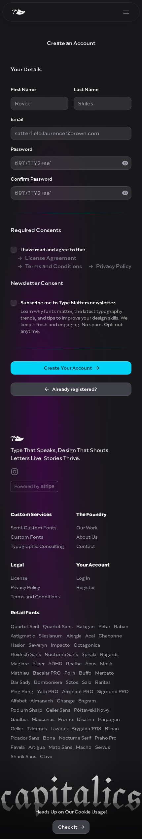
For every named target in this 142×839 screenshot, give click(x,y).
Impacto (60, 645)
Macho (83, 747)
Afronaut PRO (77, 691)
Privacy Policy (25, 587)
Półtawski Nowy (91, 710)
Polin (69, 673)
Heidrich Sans (26, 654)
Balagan (85, 626)
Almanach (41, 700)
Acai (90, 635)
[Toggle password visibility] (125, 163)
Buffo (85, 673)
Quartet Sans (58, 626)
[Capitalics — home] (18, 12)
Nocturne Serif (75, 738)
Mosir (106, 663)
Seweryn (37, 645)
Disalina (85, 719)
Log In (83, 578)
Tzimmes (37, 728)
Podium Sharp (26, 710)
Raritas (103, 682)
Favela (18, 747)
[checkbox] (14, 250)
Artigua (36, 747)
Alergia (74, 635)
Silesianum (51, 635)
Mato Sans (60, 747)
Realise (74, 663)
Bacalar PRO (47, 673)
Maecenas (43, 719)
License (19, 578)
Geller (17, 728)
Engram (87, 700)
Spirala (89, 654)
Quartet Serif (25, 626)
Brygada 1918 (86, 728)
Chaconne (110, 635)
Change (66, 700)
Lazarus (59, 728)
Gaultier (19, 719)
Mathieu (20, 673)
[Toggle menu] (126, 12)
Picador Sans (25, 738)
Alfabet (19, 700)
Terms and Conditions (35, 596)
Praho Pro (106, 738)
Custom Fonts (27, 537)
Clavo (46, 756)
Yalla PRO (47, 691)
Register (85, 587)
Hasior (18, 645)
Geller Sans (58, 710)
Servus (102, 747)
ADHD (55, 663)
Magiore (20, 663)
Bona (49, 738)
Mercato (104, 673)
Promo (65, 719)
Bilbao (112, 728)
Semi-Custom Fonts (33, 527)
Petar (104, 626)
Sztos (72, 682)
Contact (85, 546)
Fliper (38, 663)
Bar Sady (20, 682)
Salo (86, 682)
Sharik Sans (23, 756)
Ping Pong (22, 691)
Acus (90, 663)
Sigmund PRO (113, 691)
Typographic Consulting (37, 546)
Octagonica (87, 645)
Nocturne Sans (61, 654)
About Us (86, 537)
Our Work (86, 527)
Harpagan (109, 719)
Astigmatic (23, 635)
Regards (109, 654)
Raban (121, 626)
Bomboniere (48, 682)
